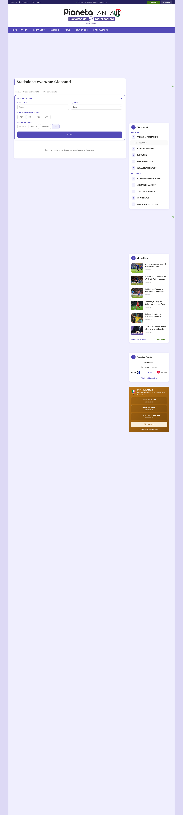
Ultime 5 (34, 126)
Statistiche (81, 30)
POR (21, 117)
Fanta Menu (39, 30)
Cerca (70, 135)
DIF (30, 117)
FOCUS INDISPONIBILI (146, 149)
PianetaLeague (100, 30)
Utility (23, 30)
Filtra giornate (24, 122)
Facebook (24, 2)
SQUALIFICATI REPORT (146, 168)
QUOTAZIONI (142, 155)
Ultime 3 (22, 126)
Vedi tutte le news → (139, 340)
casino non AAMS (140, 143)
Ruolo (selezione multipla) (29, 113)
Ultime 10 (45, 126)
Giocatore (22, 102)
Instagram (37, 2)
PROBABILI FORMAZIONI (147, 137)
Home (14, 30)
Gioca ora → (149, 424)
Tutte (55, 126)
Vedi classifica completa (149, 429)
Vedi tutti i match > (149, 378)
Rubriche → (162, 340)
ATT (46, 117)
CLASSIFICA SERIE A (146, 191)
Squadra (75, 102)
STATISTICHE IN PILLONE (147, 204)
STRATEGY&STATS (145, 162)
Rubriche (55, 30)
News (67, 30)
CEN (38, 117)
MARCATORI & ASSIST (146, 185)
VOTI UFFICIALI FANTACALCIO (149, 179)
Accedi (167, 2)
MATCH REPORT (143, 198)
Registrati (154, 2)
